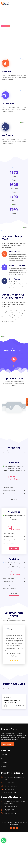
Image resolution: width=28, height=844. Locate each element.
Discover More (7, 744)
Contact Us (4, 762)
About (2, 758)
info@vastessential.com (10, 786)
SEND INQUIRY (27, 401)
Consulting (7, 698)
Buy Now (14, 499)
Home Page (4, 754)
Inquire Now (4, 766)
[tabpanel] (14, 701)
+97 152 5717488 (9, 782)
